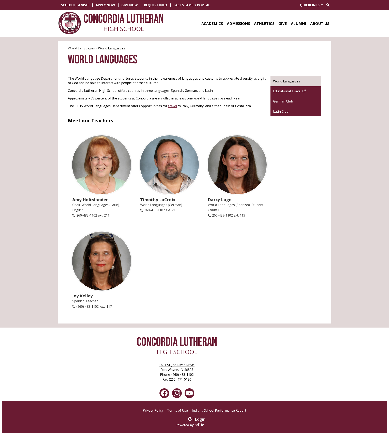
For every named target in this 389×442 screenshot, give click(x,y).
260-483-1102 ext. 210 (160, 210)
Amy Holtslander (90, 199)
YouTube (189, 393)
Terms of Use (177, 410)
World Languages (81, 48)
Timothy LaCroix (157, 199)
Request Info (155, 5)
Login (196, 419)
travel (172, 106)
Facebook (164, 393)
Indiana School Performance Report (219, 410)
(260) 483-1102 (182, 374)
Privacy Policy (153, 410)
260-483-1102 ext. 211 (92, 215)
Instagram (177, 393)
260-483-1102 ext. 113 (228, 215)
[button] (212, 23)
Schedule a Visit (75, 5)
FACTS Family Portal (192, 5)
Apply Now (105, 5)
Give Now (129, 5)
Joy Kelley (82, 296)
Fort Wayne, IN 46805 (177, 367)
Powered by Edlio (196, 425)
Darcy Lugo (220, 199)
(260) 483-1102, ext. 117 (94, 306)
